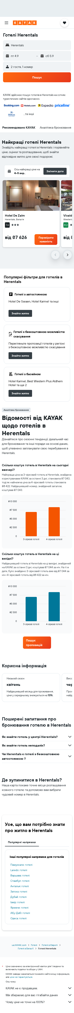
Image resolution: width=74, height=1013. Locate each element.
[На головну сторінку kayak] (25, 22)
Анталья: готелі (19, 886)
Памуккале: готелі (21, 864)
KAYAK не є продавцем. (22, 988)
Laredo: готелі (18, 870)
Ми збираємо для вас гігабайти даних (32, 995)
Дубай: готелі (18, 897)
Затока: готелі (18, 891)
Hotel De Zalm (15, 215)
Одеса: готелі (18, 918)
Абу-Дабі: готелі (20, 913)
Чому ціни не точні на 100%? (25, 1002)
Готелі (34, 945)
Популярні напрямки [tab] (22, 842)
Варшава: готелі (20, 875)
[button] (6, 23)
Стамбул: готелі (19, 881)
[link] (20, 313)
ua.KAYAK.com (19, 945)
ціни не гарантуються (21, 977)
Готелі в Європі (50, 945)
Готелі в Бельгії (26, 948)
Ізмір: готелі (17, 902)
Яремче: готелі (19, 907)
